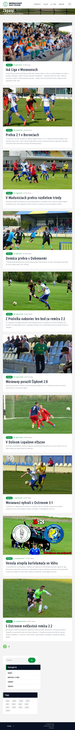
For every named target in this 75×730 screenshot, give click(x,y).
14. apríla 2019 (18, 437)
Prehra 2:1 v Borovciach (22, 135)
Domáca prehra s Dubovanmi (26, 258)
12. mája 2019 (18, 193)
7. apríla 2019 (18, 498)
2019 (13, 707)
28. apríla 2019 (18, 314)
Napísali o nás (13, 677)
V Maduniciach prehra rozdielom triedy (33, 197)
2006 (14, 701)
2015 (20, 704)
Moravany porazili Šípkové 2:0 (27, 381)
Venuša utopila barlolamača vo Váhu (32, 563)
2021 (20, 707)
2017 (7, 707)
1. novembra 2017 (19, 558)
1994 (7, 701)
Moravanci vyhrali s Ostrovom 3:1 (29, 502)
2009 (21, 701)
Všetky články (12, 14)
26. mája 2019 (18, 130)
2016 (26, 704)
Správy (10, 682)
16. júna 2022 (18, 65)
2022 (27, 707)
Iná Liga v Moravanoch (22, 69)
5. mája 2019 (18, 254)
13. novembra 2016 (19, 621)
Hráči (10, 673)
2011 (7, 704)
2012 (13, 704)
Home (5, 14)
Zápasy (9, 65)
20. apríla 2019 (18, 377)
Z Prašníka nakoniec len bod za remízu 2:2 (35, 319)
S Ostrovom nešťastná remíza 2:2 (29, 626)
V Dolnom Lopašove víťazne (25, 442)
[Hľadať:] (20, 660)
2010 (27, 701)
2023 (7, 711)
